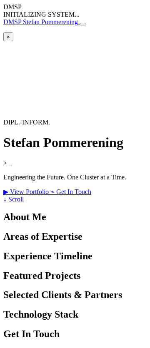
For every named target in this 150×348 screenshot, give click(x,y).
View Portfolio (26, 191)
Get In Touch (70, 191)
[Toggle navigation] (83, 24)
